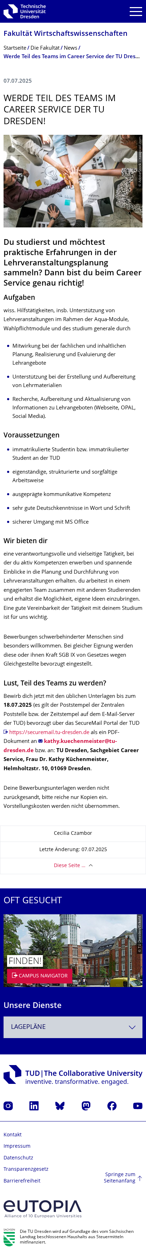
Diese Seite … (69, 866)
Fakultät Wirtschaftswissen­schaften (66, 34)
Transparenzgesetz (26, 1169)
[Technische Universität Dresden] (25, 11)
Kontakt (13, 1135)
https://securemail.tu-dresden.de (49, 732)
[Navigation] (135, 11)
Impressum (17, 1146)
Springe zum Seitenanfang (119, 1178)
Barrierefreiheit (22, 1181)
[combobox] (73, 1027)
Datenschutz (18, 1158)
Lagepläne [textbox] (28, 1027)
